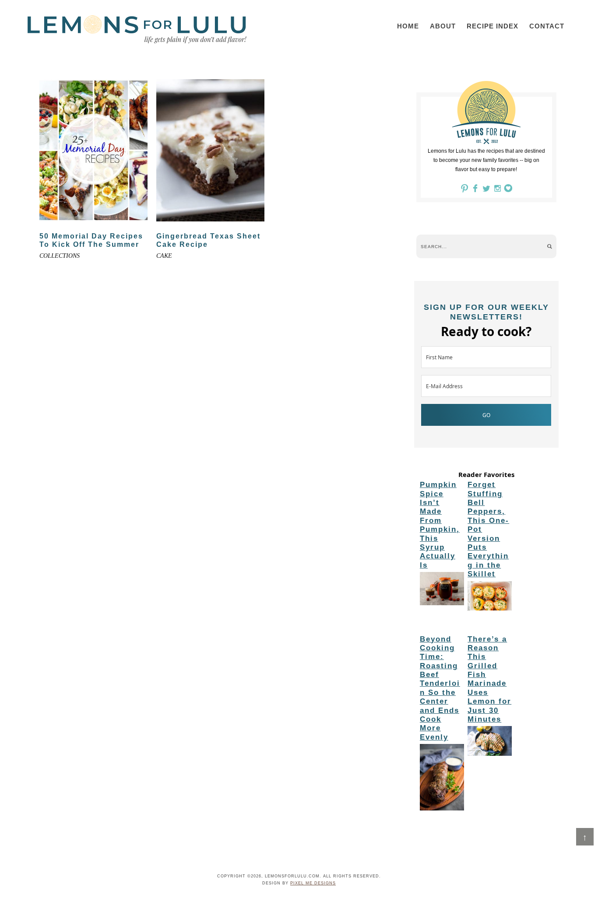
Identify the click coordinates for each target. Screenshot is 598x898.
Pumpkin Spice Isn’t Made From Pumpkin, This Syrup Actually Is (440, 525)
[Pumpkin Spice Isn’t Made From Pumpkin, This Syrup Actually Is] (442, 590)
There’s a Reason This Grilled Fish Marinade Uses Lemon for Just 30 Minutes (489, 679)
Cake (164, 256)
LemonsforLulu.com (137, 29)
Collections (59, 256)
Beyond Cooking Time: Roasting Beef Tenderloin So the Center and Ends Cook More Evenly (440, 688)
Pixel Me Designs (313, 883)
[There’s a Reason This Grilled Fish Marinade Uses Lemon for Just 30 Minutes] (490, 742)
